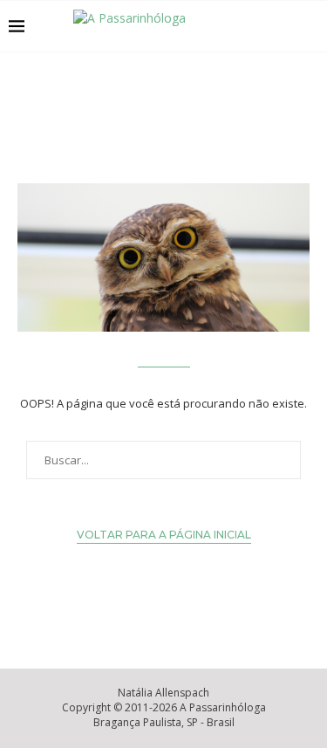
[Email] (283, 26)
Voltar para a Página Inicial (164, 534)
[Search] (309, 26)
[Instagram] (264, 26)
